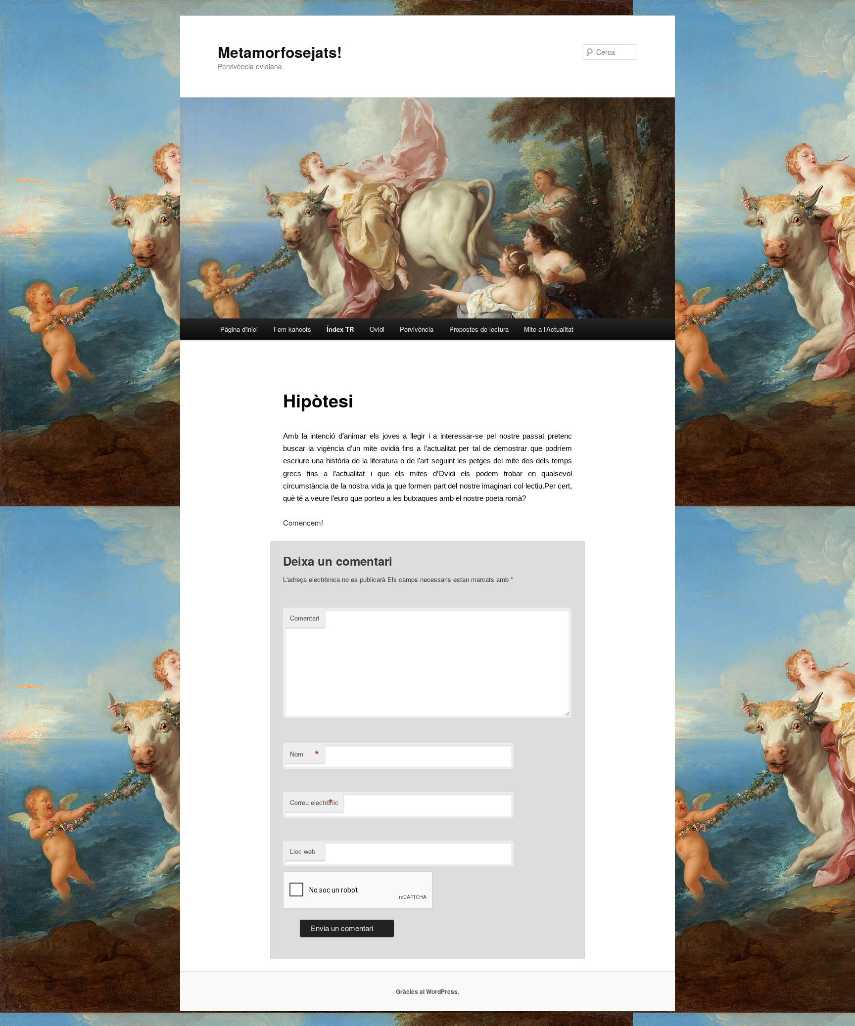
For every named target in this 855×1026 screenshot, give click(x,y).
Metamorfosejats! (280, 51)
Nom (304, 754)
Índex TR (340, 329)
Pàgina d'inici (239, 329)
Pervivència (416, 329)
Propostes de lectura (479, 329)
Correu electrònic (314, 802)
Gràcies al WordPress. (427, 991)
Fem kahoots (292, 329)
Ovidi (377, 329)
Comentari (304, 618)
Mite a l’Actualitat (548, 329)
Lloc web (302, 851)
